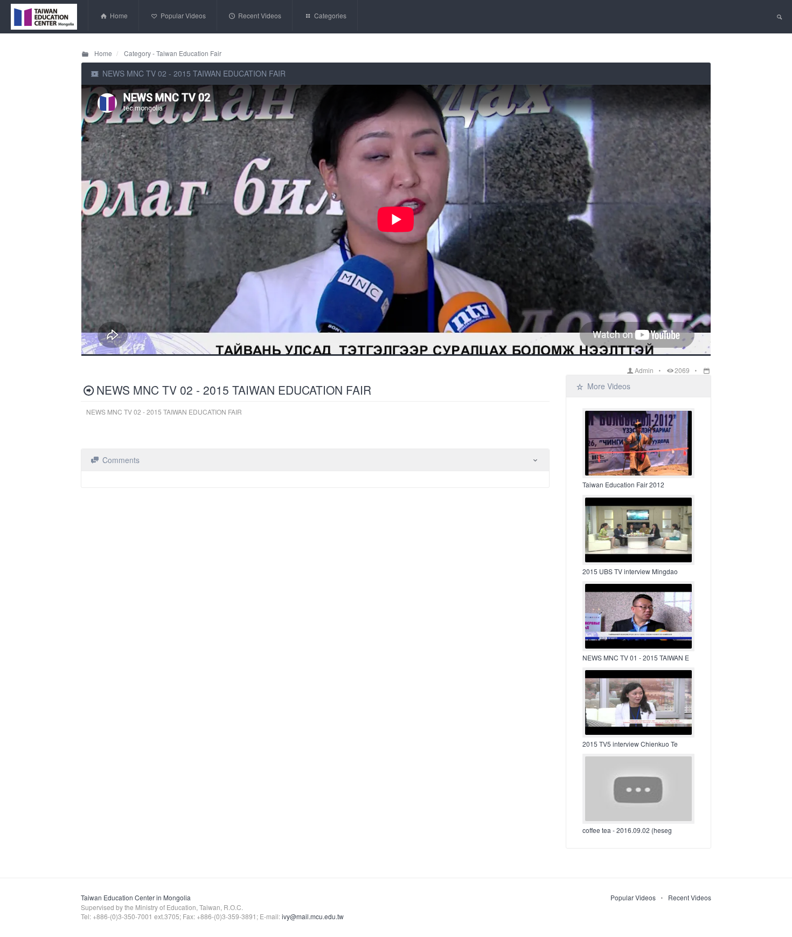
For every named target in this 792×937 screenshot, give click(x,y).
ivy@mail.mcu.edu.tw (313, 916)
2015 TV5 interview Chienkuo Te (630, 743)
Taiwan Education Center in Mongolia (136, 897)
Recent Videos (689, 897)
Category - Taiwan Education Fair (171, 53)
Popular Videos (633, 897)
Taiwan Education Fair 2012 (623, 484)
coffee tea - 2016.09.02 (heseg (627, 830)
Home (102, 53)
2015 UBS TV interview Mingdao (630, 571)
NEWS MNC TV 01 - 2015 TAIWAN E (635, 657)
